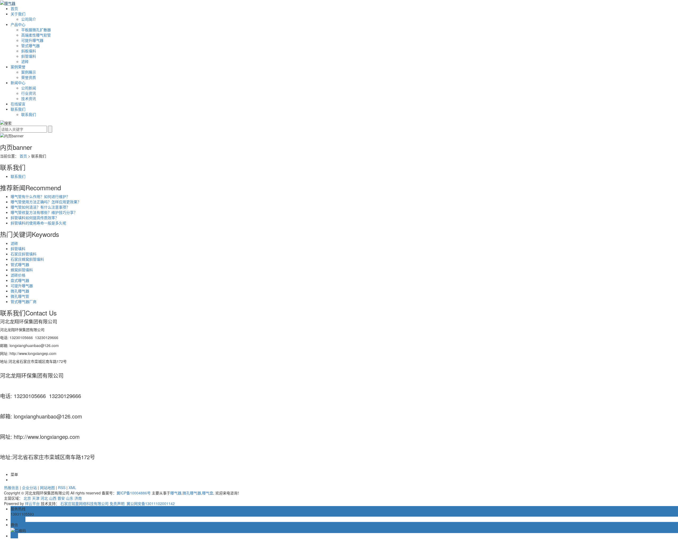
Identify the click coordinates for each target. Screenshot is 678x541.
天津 (35, 498)
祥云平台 (32, 503)
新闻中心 (18, 82)
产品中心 (18, 24)
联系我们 (18, 109)
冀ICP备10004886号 (134, 492)
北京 (27, 498)
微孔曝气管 (20, 296)
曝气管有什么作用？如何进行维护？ (40, 196)
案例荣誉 (18, 66)
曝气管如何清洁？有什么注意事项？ (40, 207)
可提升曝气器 (32, 40)
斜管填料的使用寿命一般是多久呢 (38, 223)
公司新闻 (28, 88)
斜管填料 (28, 56)
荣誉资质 (28, 77)
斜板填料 (28, 50)
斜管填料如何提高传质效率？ (35, 217)
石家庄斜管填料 (24, 253)
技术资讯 (28, 98)
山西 (52, 498)
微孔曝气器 (20, 291)
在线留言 (18, 103)
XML (72, 487)
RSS (61, 487)
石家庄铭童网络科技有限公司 (84, 503)
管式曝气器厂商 (24, 301)
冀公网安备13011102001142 (150, 503)
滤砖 (25, 61)
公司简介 (28, 19)
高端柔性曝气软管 (36, 35)
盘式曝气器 (20, 280)
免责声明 (117, 503)
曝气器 (175, 492)
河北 (44, 498)
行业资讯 (28, 93)
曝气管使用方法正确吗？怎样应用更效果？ (46, 201)
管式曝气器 (30, 45)
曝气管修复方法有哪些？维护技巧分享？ (44, 212)
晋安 (61, 498)
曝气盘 (207, 492)
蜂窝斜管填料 (22, 269)
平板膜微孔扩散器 (36, 29)
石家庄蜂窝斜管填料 (27, 259)
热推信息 (11, 487)
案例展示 (28, 72)
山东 (69, 498)
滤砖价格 (18, 275)
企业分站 (29, 487)
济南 (78, 498)
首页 (14, 8)
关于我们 (18, 13)
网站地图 (47, 487)
